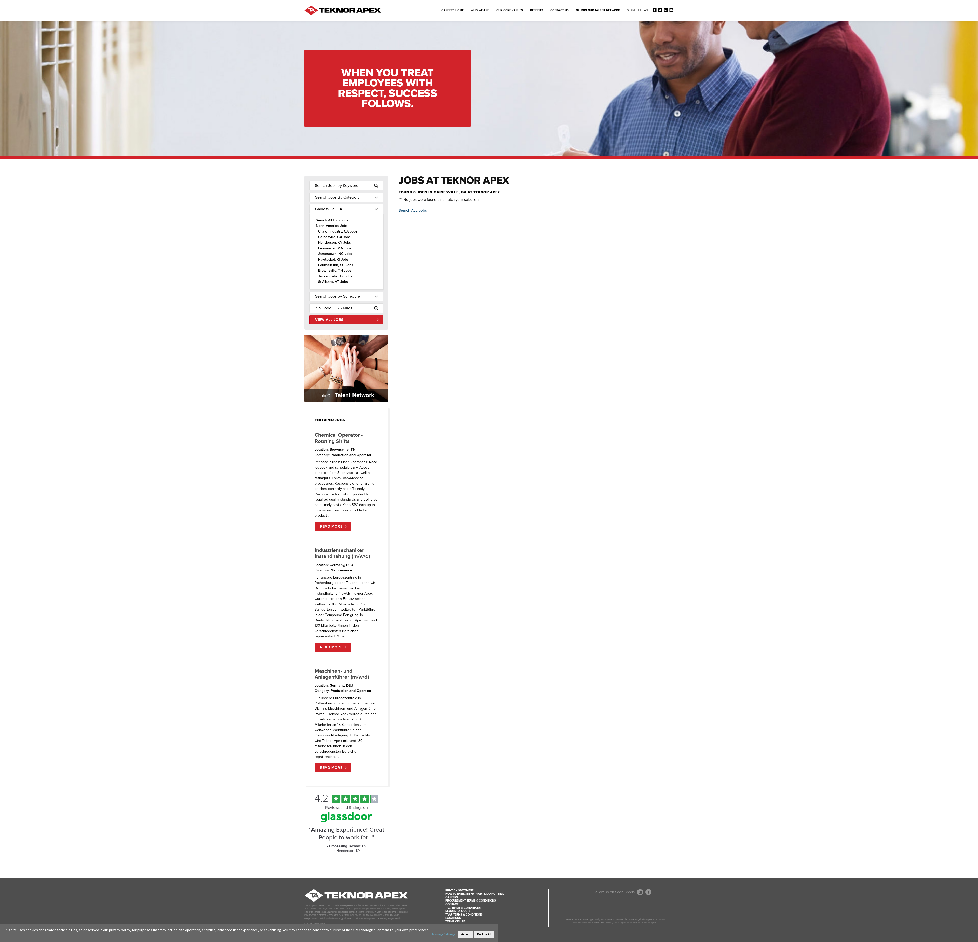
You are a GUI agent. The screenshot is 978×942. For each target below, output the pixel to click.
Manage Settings (443, 934)
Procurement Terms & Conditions (470, 900)
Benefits (536, 10)
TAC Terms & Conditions (463, 907)
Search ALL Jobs (413, 210)
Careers (451, 897)
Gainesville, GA (328, 209)
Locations (453, 918)
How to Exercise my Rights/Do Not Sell (474, 893)
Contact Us (559, 10)
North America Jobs (332, 226)
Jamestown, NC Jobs (335, 254)
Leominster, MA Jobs (334, 248)
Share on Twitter (660, 10)
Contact (451, 904)
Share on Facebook (654, 10)
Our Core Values (509, 10)
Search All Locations (332, 220)
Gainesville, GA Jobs (334, 237)
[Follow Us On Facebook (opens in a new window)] (648, 892)
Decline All (484, 934)
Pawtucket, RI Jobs (333, 259)
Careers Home (452, 10)
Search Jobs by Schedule (337, 296)
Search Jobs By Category (337, 197)
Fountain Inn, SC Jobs (335, 265)
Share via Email (671, 10)
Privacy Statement (459, 890)
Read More (331, 526)
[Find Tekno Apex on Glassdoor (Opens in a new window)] (346, 821)
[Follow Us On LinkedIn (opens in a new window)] (640, 892)
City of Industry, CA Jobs (337, 231)
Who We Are (480, 10)
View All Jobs (329, 320)
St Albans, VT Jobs (333, 282)
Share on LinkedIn (666, 10)
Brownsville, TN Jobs (334, 270)
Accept (466, 934)
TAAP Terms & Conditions (464, 914)
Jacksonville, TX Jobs (335, 276)
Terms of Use (455, 921)
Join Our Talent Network (600, 10)
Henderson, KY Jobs (334, 242)
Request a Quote (457, 911)
